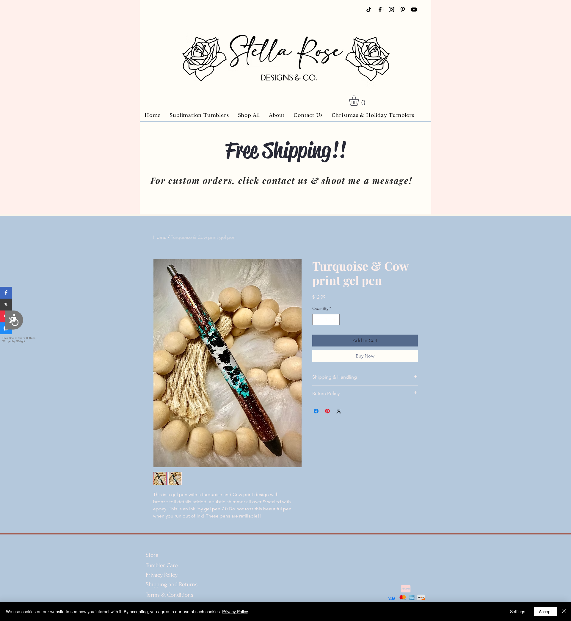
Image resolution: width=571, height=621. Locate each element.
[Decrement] (317, 319)
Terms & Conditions (170, 595)
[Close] (563, 611)
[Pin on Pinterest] (327, 411)
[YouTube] (414, 9)
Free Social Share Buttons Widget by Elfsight (18, 340)
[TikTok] (368, 9)
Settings (517, 611)
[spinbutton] (326, 319)
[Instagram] (391, 9)
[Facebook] (380, 9)
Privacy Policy (162, 575)
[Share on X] (338, 411)
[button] (6, 293)
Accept (545, 611)
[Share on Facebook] (316, 411)
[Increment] (335, 319)
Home (160, 237)
